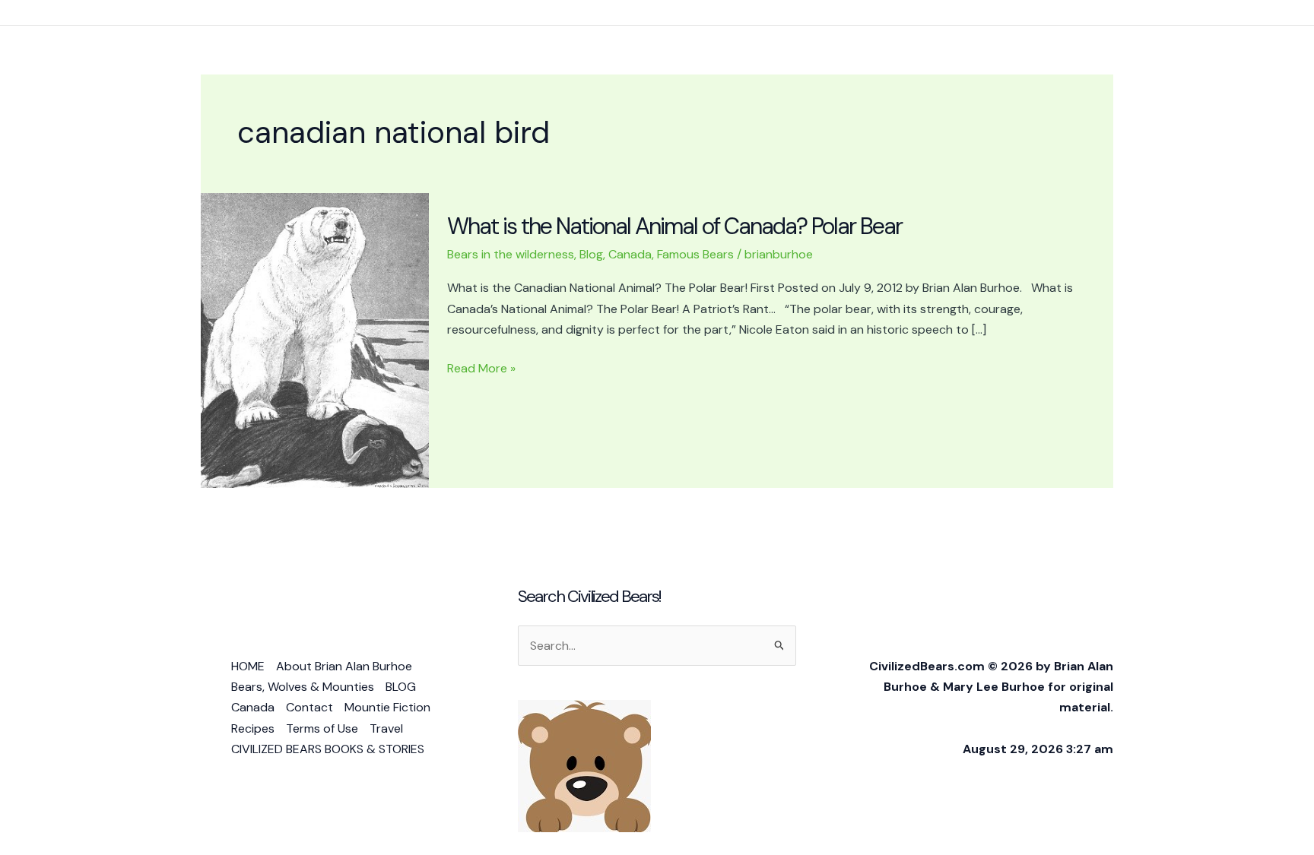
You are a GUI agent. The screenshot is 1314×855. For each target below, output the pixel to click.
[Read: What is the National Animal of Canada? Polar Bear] (315, 339)
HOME (248, 666)
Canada (630, 254)
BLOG (401, 687)
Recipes (253, 728)
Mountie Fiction (387, 707)
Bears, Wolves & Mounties (302, 687)
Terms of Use (322, 728)
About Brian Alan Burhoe (344, 666)
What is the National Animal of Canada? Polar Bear (674, 226)
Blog (591, 254)
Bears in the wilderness (510, 254)
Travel (386, 728)
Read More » (481, 368)
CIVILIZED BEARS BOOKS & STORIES (327, 749)
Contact (309, 707)
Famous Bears (695, 254)
